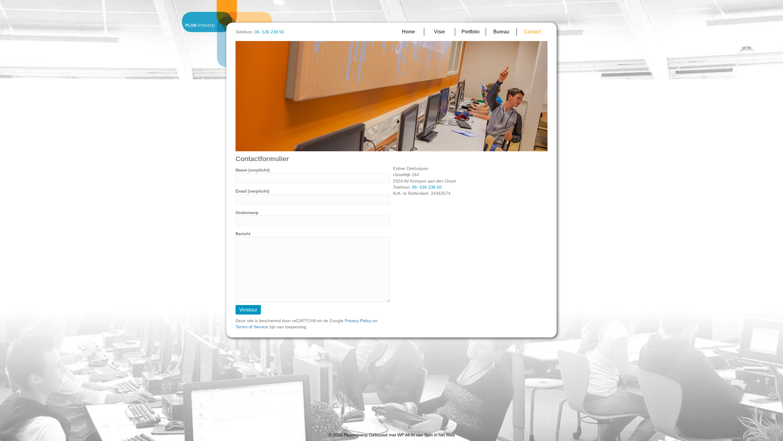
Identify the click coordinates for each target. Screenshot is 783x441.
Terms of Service (252, 326)
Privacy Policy (358, 320)
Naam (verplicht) (253, 170)
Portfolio (471, 31)
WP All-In (406, 434)
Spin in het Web (439, 434)
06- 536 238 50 (269, 31)
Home (408, 31)
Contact (532, 31)
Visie (439, 31)
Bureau (501, 31)
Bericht (243, 233)
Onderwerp (247, 212)
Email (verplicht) (252, 191)
